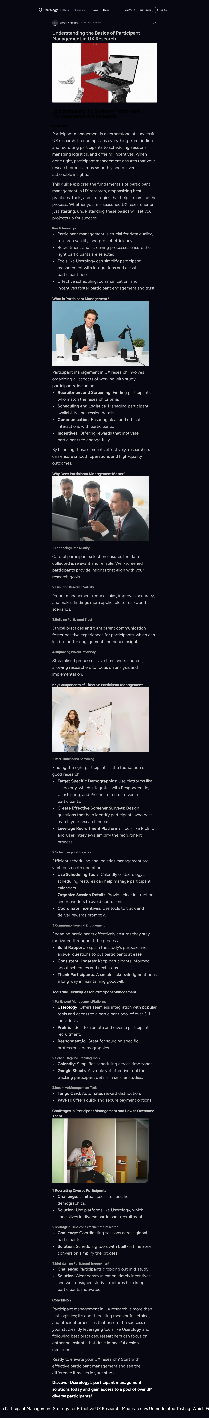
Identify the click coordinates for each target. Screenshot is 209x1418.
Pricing (94, 9)
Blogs (106, 9)
